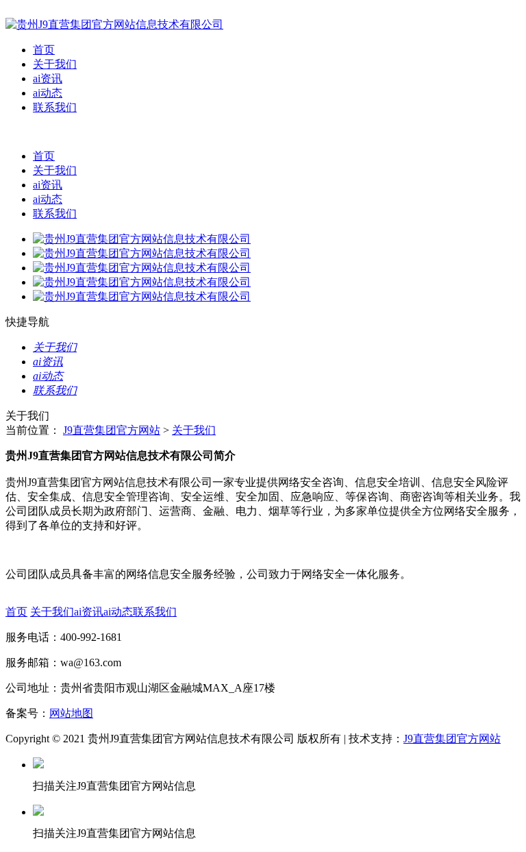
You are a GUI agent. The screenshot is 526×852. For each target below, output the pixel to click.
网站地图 (71, 713)
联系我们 (55, 107)
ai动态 (47, 93)
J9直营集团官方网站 (111, 430)
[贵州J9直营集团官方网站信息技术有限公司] (114, 24)
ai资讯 (47, 78)
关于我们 (55, 64)
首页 (44, 50)
